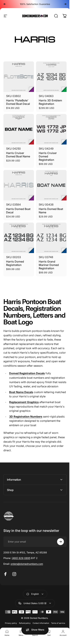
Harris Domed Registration (15, 263)
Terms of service (57, 622)
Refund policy (23, 622)
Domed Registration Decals (27, 373)
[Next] (65, 4)
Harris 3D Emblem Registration (50, 102)
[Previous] (4, 4)
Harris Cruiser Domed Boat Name (18, 154)
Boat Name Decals (21, 392)
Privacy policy (10, 622)
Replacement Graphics (24, 402)
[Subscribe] (58, 541)
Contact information (39, 622)
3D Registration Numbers (25, 416)
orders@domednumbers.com (27, 563)
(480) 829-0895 (21, 557)
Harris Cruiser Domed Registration (48, 156)
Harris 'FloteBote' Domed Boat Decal (18, 102)
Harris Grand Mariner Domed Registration (49, 265)
